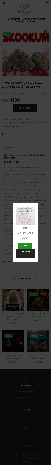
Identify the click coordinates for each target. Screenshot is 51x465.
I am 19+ (24, 246)
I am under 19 (25, 253)
